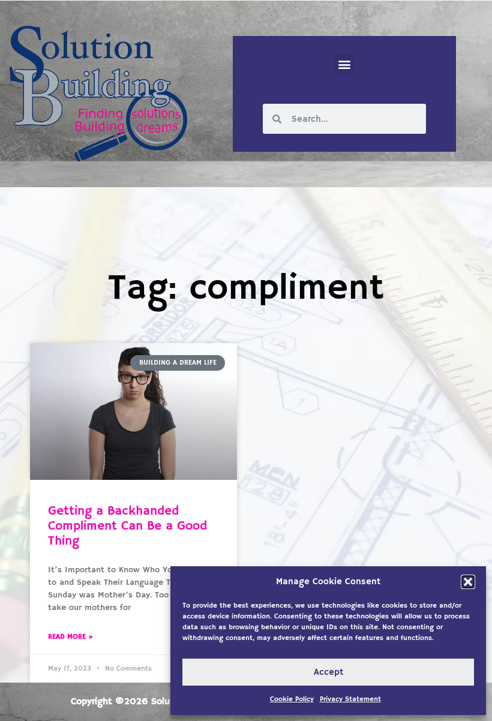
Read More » (70, 636)
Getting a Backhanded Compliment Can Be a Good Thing (127, 526)
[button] (468, 582)
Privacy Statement (350, 699)
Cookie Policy (292, 699)
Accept (328, 672)
